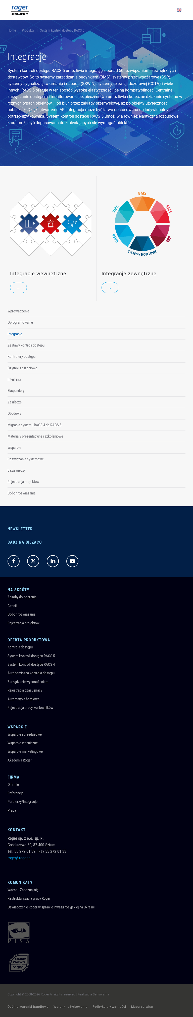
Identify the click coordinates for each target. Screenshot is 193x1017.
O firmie (13, 784)
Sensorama (101, 994)
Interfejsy (14, 379)
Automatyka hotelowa (23, 699)
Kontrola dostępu (20, 647)
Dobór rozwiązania (21, 493)
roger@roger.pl (19, 858)
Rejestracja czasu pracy (25, 690)
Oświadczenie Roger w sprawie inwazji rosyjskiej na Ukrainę (51, 907)
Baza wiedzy (17, 470)
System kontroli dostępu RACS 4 (31, 664)
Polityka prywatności (109, 1006)
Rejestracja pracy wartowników (30, 707)
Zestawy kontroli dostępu (26, 345)
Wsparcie (14, 447)
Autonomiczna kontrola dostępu (31, 673)
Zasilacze (15, 402)
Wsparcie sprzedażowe (25, 734)
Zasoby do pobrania (22, 597)
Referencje (15, 793)
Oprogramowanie (20, 322)
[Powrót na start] (20, 10)
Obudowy (14, 413)
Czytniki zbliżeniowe (22, 368)
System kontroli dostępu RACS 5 (31, 656)
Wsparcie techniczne (23, 743)
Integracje (15, 334)
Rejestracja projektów (23, 481)
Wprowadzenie (18, 311)
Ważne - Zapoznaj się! (23, 890)
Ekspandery (16, 390)
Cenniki (13, 606)
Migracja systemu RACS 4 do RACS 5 (34, 425)
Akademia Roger (20, 760)
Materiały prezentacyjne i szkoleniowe (35, 436)
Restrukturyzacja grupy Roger (29, 898)
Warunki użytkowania (71, 1006)
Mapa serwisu (142, 1006)
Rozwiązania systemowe (26, 459)
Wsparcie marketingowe (25, 751)
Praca (12, 810)
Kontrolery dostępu (21, 356)
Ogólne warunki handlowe (28, 1006)
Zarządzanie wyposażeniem (28, 682)
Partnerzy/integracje (22, 801)
